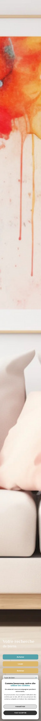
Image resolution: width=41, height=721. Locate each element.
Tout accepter (20, 713)
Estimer (20, 671)
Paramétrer (20, 707)
